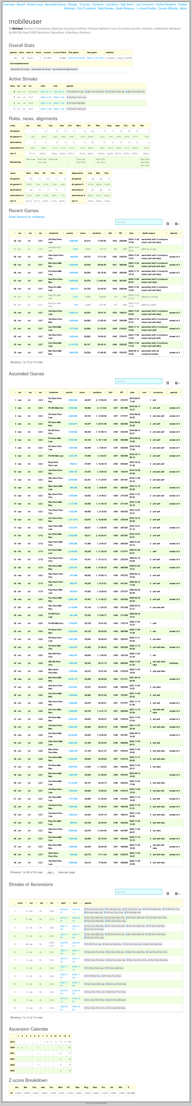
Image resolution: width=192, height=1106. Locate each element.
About (183, 8)
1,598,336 (72, 663)
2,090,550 (72, 400)
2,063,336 (72, 726)
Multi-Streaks (106, 8)
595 (76, 304)
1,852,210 (73, 312)
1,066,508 (72, 543)
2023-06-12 (59, 91)
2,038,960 (72, 407)
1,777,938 (73, 328)
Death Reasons (125, 8)
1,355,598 (72, 671)
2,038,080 (72, 479)
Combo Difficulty (168, 8)
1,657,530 (72, 639)
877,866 (73, 575)
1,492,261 (72, 655)
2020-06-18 (46, 91)
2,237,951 (72, 687)
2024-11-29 (46, 97)
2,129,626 (72, 551)
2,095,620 (72, 415)
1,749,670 (72, 623)
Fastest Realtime (166, 4)
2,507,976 (72, 766)
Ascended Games (55, 4)
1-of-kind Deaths (146, 8)
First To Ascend (86, 8)
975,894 (73, 559)
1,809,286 (73, 240)
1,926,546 (73, 264)
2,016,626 (72, 734)
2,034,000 (72, 535)
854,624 (73, 591)
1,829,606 (72, 711)
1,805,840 (73, 272)
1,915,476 (72, 527)
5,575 (75, 296)
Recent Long (35, 4)
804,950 (74, 256)
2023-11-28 (46, 108)
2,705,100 (72, 439)
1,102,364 (72, 511)
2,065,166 (72, 599)
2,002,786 (72, 742)
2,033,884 (72, 631)
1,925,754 (72, 567)
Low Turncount (145, 4)
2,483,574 (72, 423)
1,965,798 (73, 352)
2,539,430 (72, 431)
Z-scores (85, 4)
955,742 (73, 583)
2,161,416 (72, 519)
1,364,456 (72, 447)
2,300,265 (73, 280)
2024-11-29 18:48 (95, 57)
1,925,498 (73, 320)
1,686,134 (72, 471)
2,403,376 (72, 719)
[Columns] (177, 224)
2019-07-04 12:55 (77, 57)
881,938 (73, 615)
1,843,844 (73, 336)
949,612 (73, 463)
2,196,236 (72, 758)
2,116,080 (72, 607)
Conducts (98, 4)
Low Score (112, 4)
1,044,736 (72, 455)
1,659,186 (72, 750)
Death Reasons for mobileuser (27, 217)
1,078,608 (72, 495)
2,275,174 (72, 679)
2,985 (75, 248)
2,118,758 (73, 344)
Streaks (72, 4)
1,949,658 (72, 702)
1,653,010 (72, 647)
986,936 (73, 487)
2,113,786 (72, 503)
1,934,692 (72, 695)
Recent (21, 4)
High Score (127, 4)
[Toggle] (167, 224)
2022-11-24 (46, 102)
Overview (8, 4)
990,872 (74, 288)
